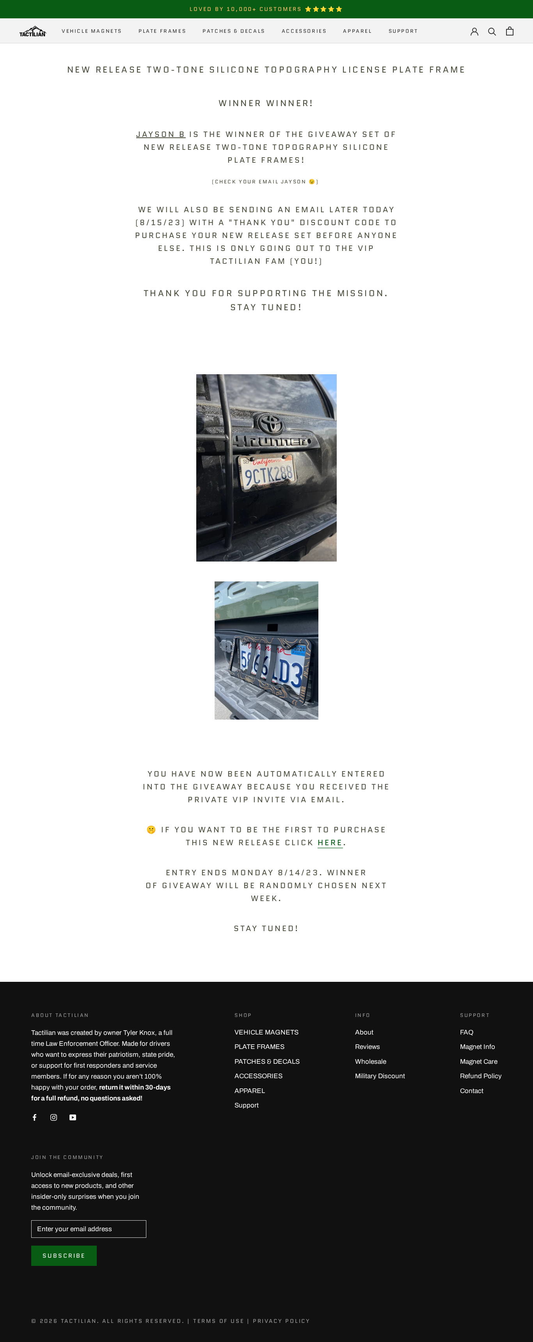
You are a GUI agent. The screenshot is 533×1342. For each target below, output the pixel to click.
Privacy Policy (282, 1321)
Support (403, 31)
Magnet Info (477, 1046)
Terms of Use (219, 1321)
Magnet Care (478, 1061)
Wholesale (370, 1061)
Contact (471, 1091)
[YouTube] (72, 1117)
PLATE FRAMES (162, 31)
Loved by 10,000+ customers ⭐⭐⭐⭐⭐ (266, 9)
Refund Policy (481, 1076)
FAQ (466, 1032)
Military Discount (380, 1076)
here (330, 842)
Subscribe (64, 1255)
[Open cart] (509, 31)
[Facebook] (34, 1117)
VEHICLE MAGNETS (92, 31)
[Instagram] (53, 1117)
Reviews (367, 1046)
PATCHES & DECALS (234, 31)
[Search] (492, 31)
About (364, 1032)
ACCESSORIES (304, 31)
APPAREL (357, 31)
